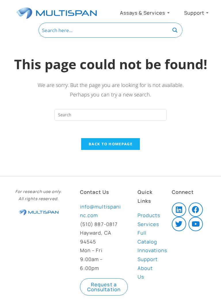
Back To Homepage (110, 143)
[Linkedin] (179, 209)
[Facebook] (195, 209)
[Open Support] (207, 13)
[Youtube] (195, 224)
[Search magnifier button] (175, 30)
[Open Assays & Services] (168, 13)
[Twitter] (179, 224)
